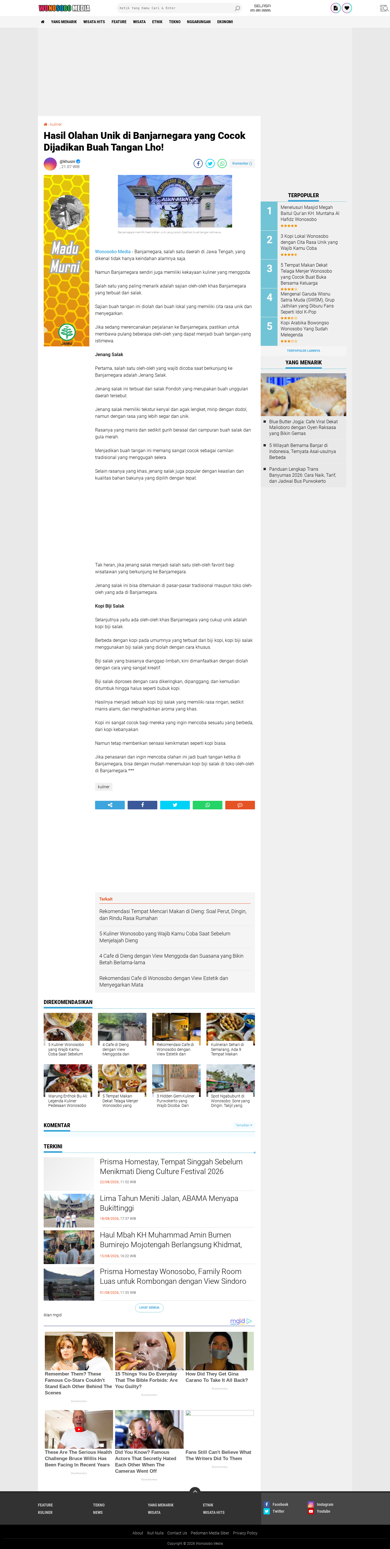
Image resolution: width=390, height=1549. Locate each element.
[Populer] (346, 8)
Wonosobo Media (113, 251)
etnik (157, 21)
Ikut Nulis (155, 1533)
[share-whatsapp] (222, 163)
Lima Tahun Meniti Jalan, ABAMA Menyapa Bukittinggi (169, 1203)
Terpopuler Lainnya (303, 351)
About (137, 1533)
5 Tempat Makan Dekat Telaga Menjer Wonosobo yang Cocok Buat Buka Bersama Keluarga (306, 274)
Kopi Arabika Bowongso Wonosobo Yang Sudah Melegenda (305, 329)
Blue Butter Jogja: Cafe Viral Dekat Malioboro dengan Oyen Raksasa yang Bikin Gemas (303, 427)
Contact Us (177, 1533)
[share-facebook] (198, 163)
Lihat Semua (149, 1308)
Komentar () (242, 163)
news (98, 1512)
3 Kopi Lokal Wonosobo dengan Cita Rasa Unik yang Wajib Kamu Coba (309, 242)
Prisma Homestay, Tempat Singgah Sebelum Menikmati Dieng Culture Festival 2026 (171, 1166)
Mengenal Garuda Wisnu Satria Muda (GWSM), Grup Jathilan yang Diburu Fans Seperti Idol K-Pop (308, 302)
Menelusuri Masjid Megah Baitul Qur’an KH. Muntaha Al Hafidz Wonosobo (310, 213)
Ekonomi (225, 21)
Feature (119, 21)
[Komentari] (240, 805)
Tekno (174, 21)
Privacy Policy (245, 1533)
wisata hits (94, 21)
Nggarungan (199, 21)
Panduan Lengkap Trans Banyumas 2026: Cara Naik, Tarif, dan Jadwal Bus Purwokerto (302, 475)
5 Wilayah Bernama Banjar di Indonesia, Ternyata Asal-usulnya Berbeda (302, 451)
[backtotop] (195, 1492)
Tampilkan (243, 1125)
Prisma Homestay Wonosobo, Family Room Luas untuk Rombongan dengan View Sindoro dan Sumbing (173, 1281)
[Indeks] (335, 8)
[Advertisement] (195, 72)
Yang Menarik (64, 21)
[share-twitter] (210, 163)
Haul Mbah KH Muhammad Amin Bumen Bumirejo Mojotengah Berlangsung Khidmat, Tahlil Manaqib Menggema (171, 1245)
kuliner (56, 124)
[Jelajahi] (383, 8)
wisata (139, 21)
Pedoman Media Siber (210, 1533)
